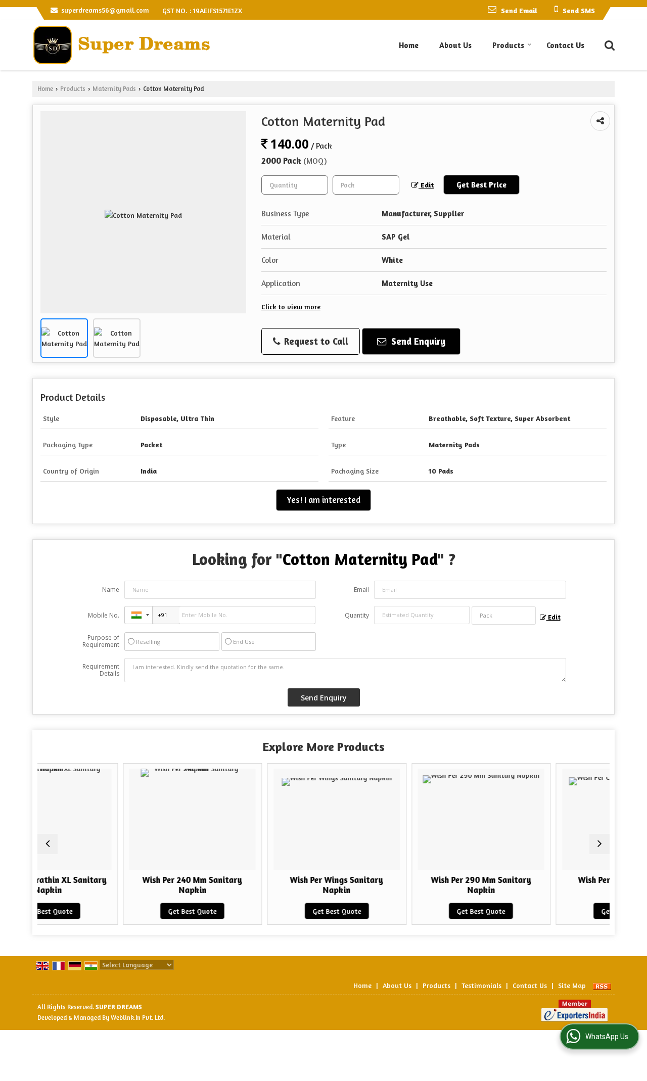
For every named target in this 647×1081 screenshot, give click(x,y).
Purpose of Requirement (100, 641)
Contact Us (565, 45)
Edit (426, 184)
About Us (455, 45)
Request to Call (315, 341)
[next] (599, 844)
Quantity (357, 615)
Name (110, 589)
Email (361, 589)
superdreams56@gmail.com (105, 10)
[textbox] (366, 185)
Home (409, 45)
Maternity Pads (114, 88)
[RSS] (602, 985)
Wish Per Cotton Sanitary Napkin (572, 885)
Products (508, 45)
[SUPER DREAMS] (121, 45)
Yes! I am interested (323, 500)
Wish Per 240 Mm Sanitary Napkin (139, 885)
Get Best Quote (139, 911)
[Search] (608, 44)
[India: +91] (138, 615)
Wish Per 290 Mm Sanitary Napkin (428, 885)
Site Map (572, 985)
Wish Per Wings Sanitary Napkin (284, 885)
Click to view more (290, 306)
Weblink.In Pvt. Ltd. (138, 1017)
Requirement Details (100, 670)
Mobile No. (103, 615)
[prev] (47, 844)
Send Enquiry (417, 341)
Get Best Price (481, 185)
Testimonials (481, 985)
